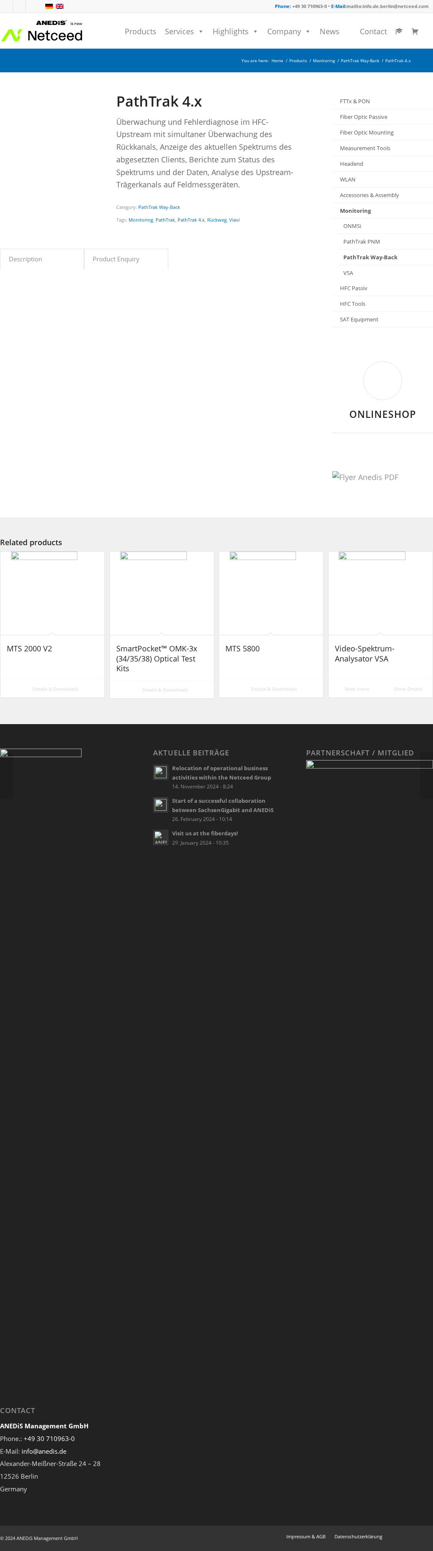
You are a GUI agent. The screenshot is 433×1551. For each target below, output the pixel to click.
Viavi (234, 220)
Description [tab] (25, 259)
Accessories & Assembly (369, 195)
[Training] (397, 31)
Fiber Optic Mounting (367, 132)
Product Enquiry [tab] (116, 259)
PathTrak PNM (361, 241)
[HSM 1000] (6, 775)
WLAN (348, 179)
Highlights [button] (231, 31)
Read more (356, 689)
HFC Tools (352, 303)
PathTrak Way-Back (159, 207)
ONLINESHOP (382, 414)
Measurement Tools (365, 148)
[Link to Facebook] (6, 6)
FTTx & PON (355, 101)
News (330, 31)
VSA (348, 273)
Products (140, 31)
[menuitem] (430, 31)
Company (284, 31)
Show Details (407, 689)
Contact (373, 31)
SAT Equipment (359, 319)
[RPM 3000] (426, 775)
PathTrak (165, 220)
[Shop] (413, 31)
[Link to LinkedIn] (19, 6)
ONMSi (352, 226)
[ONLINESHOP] (382, 380)
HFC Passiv (353, 288)
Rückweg (217, 220)
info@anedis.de (44, 1451)
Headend (351, 163)
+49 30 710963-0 (49, 1438)
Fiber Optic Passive (363, 117)
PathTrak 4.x (191, 220)
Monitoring (141, 220)
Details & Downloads (54, 689)
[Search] (430, 31)
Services (179, 31)
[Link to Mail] (32, 6)
